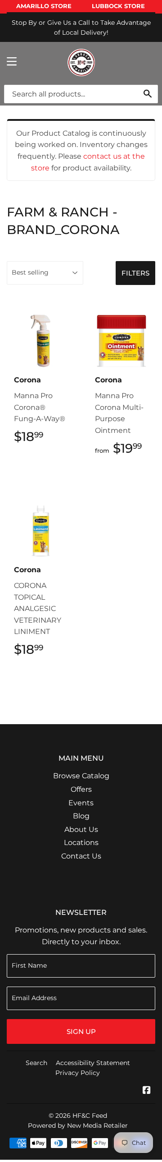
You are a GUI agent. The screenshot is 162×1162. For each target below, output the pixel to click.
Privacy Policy (77, 1072)
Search (36, 1062)
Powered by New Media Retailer (78, 1125)
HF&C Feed (89, 1115)
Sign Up (81, 1031)
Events (81, 803)
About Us (81, 829)
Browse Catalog (81, 776)
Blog (81, 816)
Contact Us (81, 856)
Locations (81, 842)
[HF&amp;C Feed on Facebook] (147, 1091)
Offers (81, 789)
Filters (135, 273)
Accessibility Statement (93, 1062)
